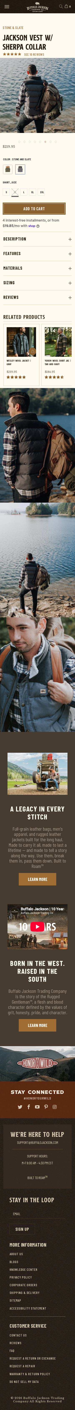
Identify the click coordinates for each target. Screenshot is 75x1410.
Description (14, 238)
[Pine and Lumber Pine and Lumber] (8, 169)
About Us (16, 1254)
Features (12, 253)
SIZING (9, 282)
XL (32, 192)
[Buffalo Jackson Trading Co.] (37, 6)
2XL (42, 192)
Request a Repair (22, 1366)
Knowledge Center (24, 1269)
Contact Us (18, 1335)
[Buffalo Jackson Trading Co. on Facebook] (29, 1107)
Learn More (37, 879)
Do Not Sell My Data (24, 1382)
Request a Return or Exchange (33, 1358)
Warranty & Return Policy (30, 1374)
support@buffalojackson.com (37, 1142)
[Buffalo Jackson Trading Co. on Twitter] (20, 1107)
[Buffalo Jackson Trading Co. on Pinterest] (46, 1107)
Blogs (14, 1262)
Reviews (11, 297)
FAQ (12, 1350)
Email (16, 1214)
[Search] (61, 7)
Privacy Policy (21, 1277)
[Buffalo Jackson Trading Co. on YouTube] (37, 1107)
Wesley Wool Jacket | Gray (19, 362)
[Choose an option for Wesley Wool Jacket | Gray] (32, 351)
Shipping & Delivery (25, 1293)
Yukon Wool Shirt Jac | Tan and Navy (58, 362)
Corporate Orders (23, 1285)
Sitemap (15, 1300)
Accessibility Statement (28, 1308)
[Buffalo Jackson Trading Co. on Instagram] (55, 1107)
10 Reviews (37, 54)
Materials (12, 267)
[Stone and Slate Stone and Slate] (20, 169)
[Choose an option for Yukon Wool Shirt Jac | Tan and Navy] (71, 351)
